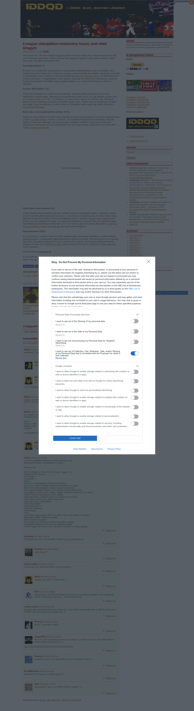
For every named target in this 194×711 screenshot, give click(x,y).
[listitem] (97, 314)
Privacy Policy (114, 449)
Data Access (97, 449)
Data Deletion (79, 449)
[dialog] (97, 355)
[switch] (135, 321)
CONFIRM (75, 438)
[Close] (149, 262)
